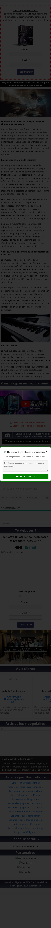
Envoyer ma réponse (25, 476)
